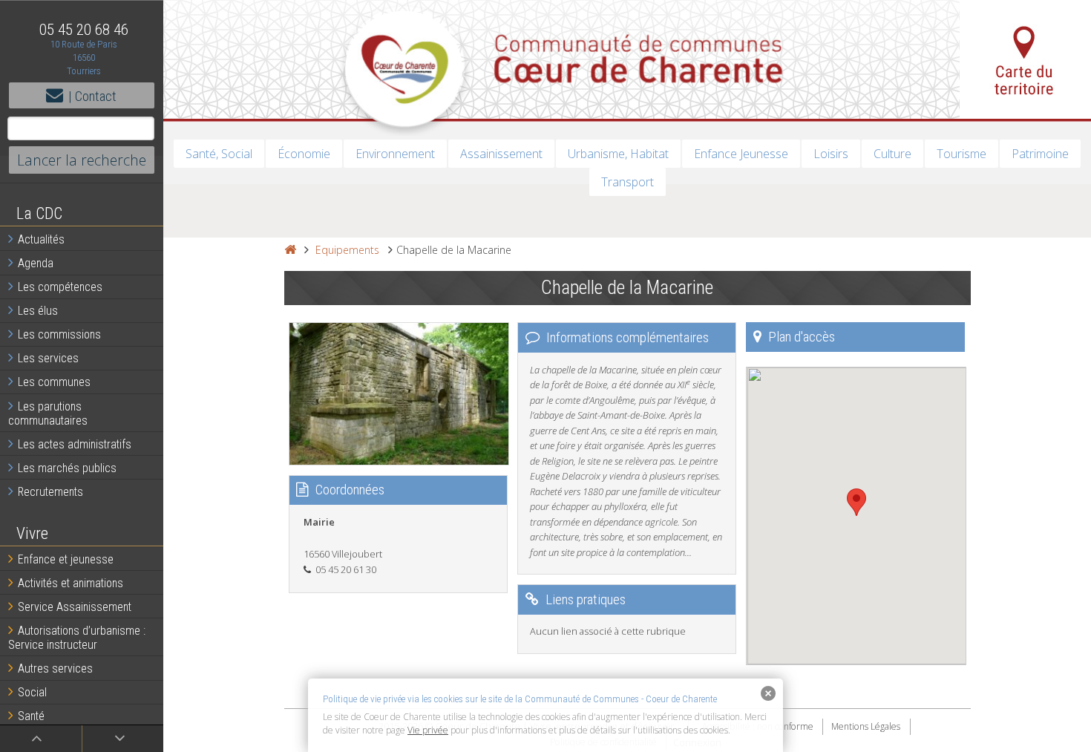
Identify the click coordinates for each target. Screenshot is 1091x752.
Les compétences (60, 287)
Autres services (55, 668)
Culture (892, 154)
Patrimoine (1040, 154)
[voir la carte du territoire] (1025, 59)
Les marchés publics (67, 468)
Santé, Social (219, 154)
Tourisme (961, 154)
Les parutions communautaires (48, 413)
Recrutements (50, 492)
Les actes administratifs (74, 444)
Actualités (41, 239)
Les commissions (59, 334)
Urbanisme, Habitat (618, 154)
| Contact (92, 96)
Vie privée (427, 730)
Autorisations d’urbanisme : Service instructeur (76, 638)
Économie (304, 154)
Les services (48, 358)
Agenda (35, 263)
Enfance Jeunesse (741, 154)
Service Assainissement (74, 607)
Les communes (54, 382)
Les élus (38, 311)
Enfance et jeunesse (66, 559)
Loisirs (830, 154)
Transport (627, 182)
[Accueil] (290, 250)
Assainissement (501, 154)
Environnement (395, 154)
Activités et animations (70, 583)
